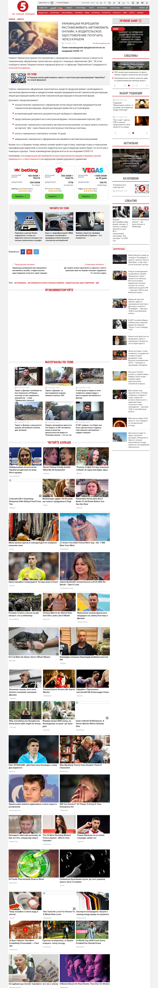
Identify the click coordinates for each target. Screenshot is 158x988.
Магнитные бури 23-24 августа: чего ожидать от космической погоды (138, 422)
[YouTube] (142, 3)
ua (97, 2)
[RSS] (147, 3)
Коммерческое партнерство (119, 186)
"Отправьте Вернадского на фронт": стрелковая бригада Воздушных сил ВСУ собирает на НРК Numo (122, 126)
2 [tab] (129, 85)
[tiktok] (114, 3)
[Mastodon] (133, 3)
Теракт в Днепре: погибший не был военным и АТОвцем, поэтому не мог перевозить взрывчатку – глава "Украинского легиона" (28, 395)
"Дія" (97, 283)
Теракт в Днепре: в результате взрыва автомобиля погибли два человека (28, 427)
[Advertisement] (59, 182)
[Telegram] (119, 3)
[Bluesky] (137, 3)
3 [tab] (133, 85)
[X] (128, 3)
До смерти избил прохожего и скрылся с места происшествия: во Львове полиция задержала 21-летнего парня (85, 270)
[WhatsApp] (123, 3)
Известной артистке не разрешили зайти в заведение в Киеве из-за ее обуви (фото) (138, 340)
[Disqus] (59, 328)
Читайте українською (101, 42)
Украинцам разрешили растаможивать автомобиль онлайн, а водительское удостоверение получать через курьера (29, 270)
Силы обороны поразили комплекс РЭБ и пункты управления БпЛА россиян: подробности (130, 74)
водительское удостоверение (80, 283)
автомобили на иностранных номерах (46, 283)
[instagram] (109, 3)
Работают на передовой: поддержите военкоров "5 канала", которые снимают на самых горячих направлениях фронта (122, 110)
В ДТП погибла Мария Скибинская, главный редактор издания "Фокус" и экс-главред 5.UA (138, 325)
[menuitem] (43, 8)
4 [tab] (137, 85)
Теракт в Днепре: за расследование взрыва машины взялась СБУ (55, 393)
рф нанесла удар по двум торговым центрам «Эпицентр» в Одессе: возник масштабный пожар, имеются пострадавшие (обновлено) (138, 440)
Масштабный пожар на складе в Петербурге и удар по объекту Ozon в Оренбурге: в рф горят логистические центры (138, 260)
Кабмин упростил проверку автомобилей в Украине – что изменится (89, 235)
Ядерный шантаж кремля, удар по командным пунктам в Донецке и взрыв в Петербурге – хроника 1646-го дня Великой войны (138, 306)
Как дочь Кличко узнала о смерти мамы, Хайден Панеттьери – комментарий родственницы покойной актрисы (138, 378)
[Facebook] (104, 3)
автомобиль (20, 283)
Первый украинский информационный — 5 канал (22, 8)
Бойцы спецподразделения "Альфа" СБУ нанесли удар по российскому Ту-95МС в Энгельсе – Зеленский (130, 80)
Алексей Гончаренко (19, 68)
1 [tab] (125, 85)
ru (101, 2)
